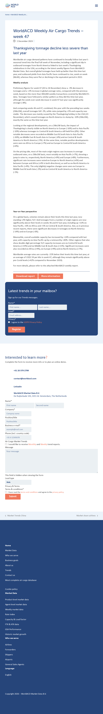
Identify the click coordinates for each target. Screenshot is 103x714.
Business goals (11, 560)
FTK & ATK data (12, 624)
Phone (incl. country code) (17, 433)
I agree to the (26, 322)
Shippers (9, 655)
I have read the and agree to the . (36, 492)
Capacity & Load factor (15, 619)
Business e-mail (12, 425)
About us (9, 565)
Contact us (10, 575)
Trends (8, 570)
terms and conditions (29, 492)
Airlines (8, 645)
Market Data (11, 550)
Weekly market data (14, 609)
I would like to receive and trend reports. (34, 444)
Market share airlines (86, 516)
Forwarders (10, 650)
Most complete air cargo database (21, 580)
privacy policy (57, 492)
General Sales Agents (14, 664)
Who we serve (11, 555)
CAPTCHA (12, 325)
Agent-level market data (16, 604)
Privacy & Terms (12, 486)
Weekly (43, 444)
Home (7, 15)
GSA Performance (13, 629)
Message (9, 447)
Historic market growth (15, 634)
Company (10, 409)
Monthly (32, 444)
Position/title (11, 417)
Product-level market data (17, 599)
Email (11, 311)
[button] (96, 6)
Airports (8, 659)
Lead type (9, 478)
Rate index (10, 614)
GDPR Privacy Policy (33, 322)
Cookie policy (11, 589)
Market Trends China (15, 516)
